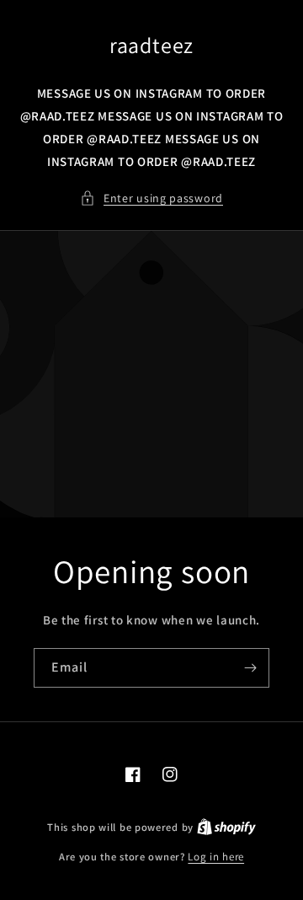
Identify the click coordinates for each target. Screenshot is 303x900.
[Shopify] (226, 827)
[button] (151, 198)
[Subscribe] (249, 668)
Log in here (216, 856)
